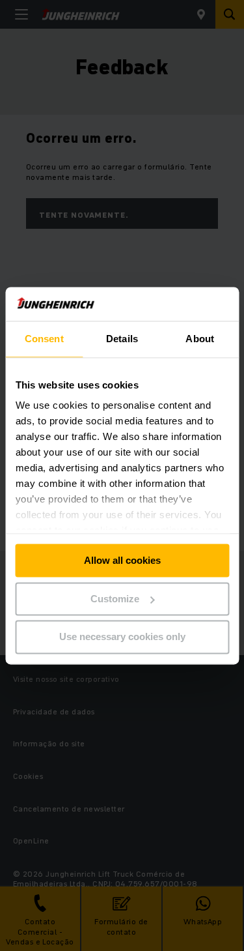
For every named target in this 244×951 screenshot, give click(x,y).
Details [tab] (122, 338)
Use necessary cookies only (122, 637)
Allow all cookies (122, 560)
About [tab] (199, 338)
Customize (114, 598)
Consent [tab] (44, 338)
